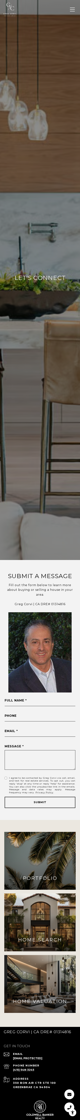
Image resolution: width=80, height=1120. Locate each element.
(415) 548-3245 (23, 1069)
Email (10, 731)
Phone (11, 715)
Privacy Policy (44, 792)
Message (13, 746)
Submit (40, 802)
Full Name (14, 700)
